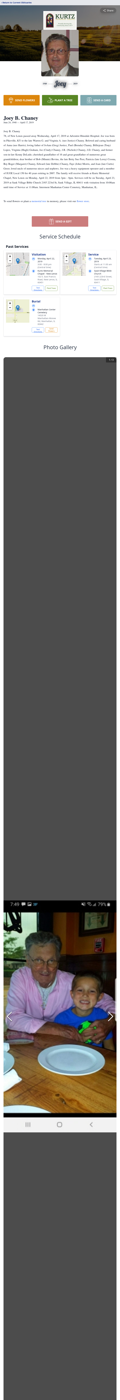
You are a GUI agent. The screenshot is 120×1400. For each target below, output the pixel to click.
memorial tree (38, 201)
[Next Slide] (110, 1016)
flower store (83, 201)
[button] (18, 261)
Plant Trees (51, 288)
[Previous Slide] (9, 1016)
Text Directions (38, 289)
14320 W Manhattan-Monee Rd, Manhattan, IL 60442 (47, 319)
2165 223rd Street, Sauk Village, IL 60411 (103, 279)
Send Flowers (51, 329)
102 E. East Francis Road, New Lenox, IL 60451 (47, 279)
